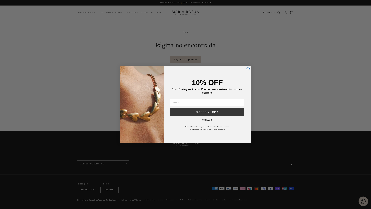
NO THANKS (207, 120)
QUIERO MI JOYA (207, 112)
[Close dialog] (248, 68)
